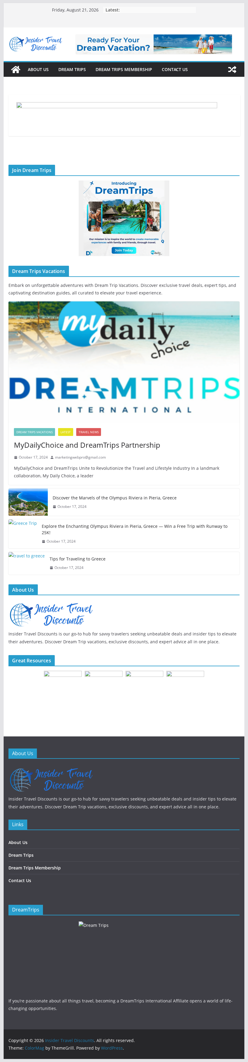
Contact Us (175, 69)
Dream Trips (72, 69)
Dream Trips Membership (124, 69)
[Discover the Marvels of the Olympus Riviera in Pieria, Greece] (28, 502)
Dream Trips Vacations (34, 432)
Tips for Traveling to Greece (78, 559)
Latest (65, 432)
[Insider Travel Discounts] (15, 69)
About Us (38, 69)
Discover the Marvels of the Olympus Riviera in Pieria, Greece (115, 498)
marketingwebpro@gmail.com (80, 457)
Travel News (89, 432)
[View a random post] (232, 69)
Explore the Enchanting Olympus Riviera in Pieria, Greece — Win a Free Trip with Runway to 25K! (134, 529)
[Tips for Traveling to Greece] (26, 563)
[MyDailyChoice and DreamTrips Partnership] (123, 362)
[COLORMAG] (50, 768)
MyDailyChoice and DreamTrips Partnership (87, 445)
